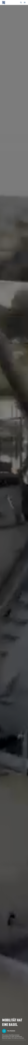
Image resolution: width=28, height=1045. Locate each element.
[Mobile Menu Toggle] (24, 2)
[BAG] (3, 2)
